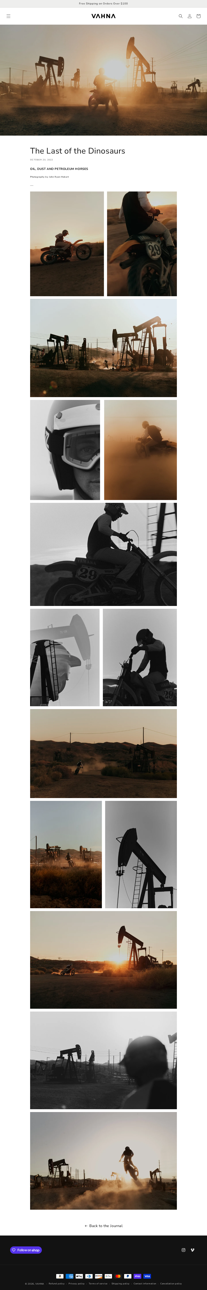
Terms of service (98, 1283)
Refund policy (56, 1283)
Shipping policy (121, 1283)
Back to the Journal (106, 1225)
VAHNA (39, 1283)
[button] (8, 16)
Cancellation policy (171, 1283)
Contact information (145, 1283)
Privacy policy (77, 1283)
